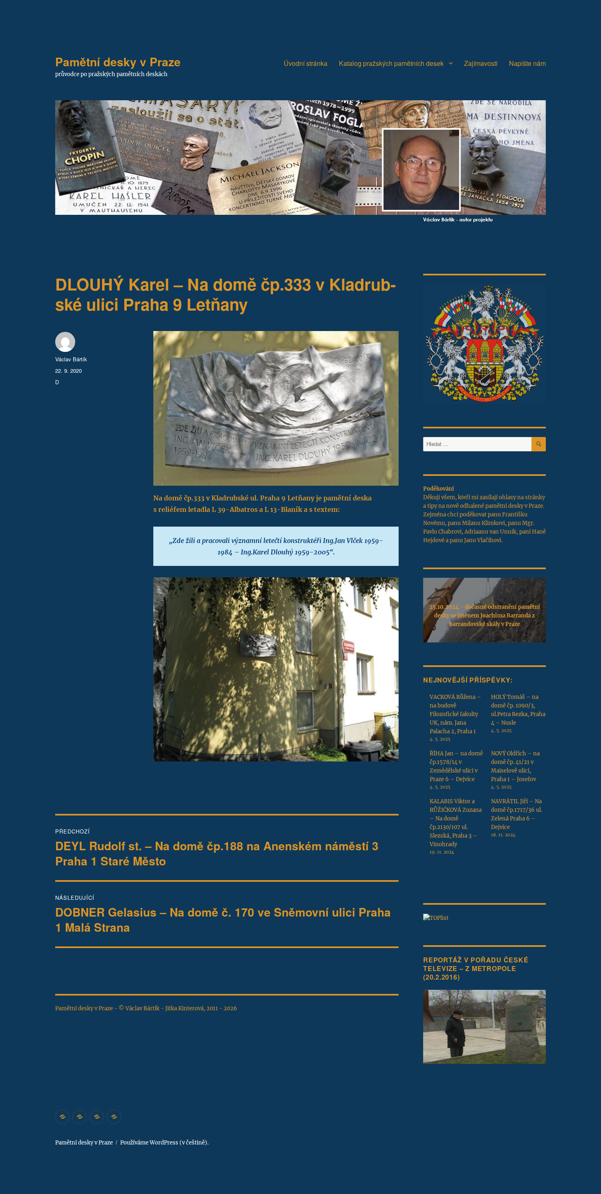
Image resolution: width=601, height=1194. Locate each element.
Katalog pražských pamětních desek (391, 63)
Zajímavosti (481, 63)
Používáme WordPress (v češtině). (164, 1142)
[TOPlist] (436, 917)
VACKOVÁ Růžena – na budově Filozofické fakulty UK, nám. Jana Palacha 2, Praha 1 (455, 714)
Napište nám (527, 63)
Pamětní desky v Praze (118, 61)
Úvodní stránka (305, 63)
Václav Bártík (71, 359)
